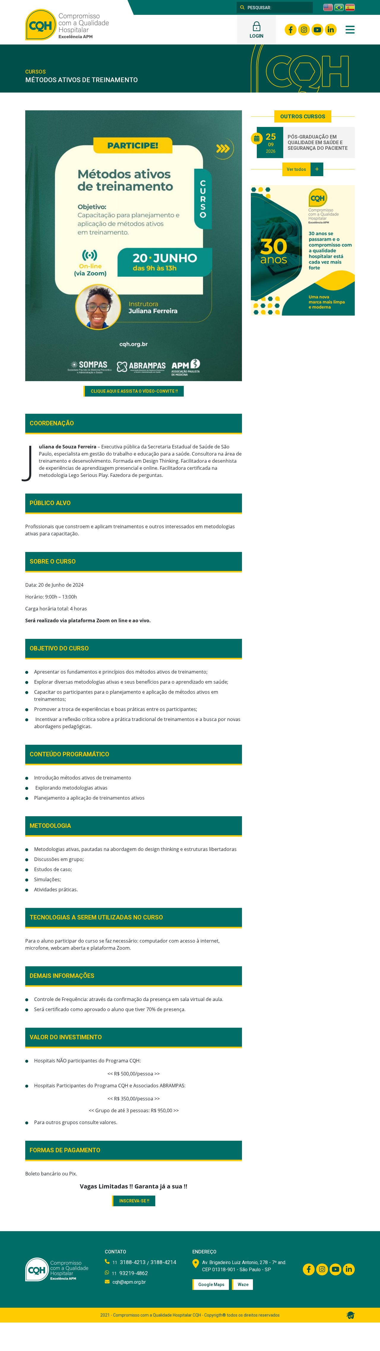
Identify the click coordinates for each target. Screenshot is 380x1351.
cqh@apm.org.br (129, 1282)
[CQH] (67, 24)
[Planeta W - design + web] (350, 1315)
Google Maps (211, 1284)
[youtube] (317, 30)
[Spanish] (350, 7)
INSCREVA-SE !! (134, 1201)
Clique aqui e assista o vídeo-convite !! (134, 391)
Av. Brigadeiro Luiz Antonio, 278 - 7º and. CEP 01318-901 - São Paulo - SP (244, 1266)
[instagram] (304, 30)
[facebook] (291, 30)
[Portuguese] (339, 7)
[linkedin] (331, 30)
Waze (243, 1284)
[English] (328, 7)
